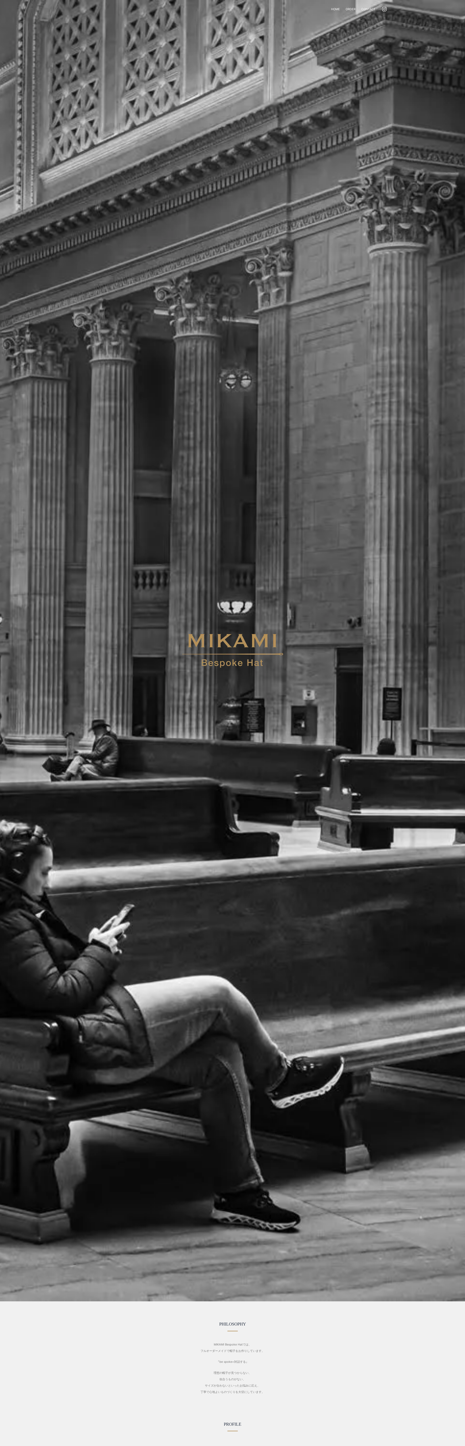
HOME (335, 9)
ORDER (350, 9)
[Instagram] (384, 9)
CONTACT (368, 9)
